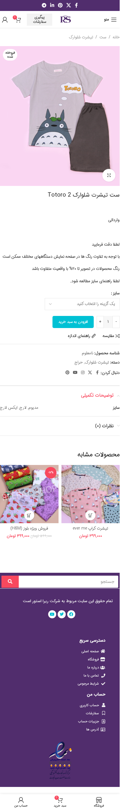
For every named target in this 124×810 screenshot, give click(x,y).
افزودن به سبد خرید (73, 322)
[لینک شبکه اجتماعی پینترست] (60, 5)
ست (102, 37)
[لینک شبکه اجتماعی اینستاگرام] (82, 373)
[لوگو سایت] (65, 19)
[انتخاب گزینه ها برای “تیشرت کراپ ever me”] (90, 515)
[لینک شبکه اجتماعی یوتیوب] (75, 373)
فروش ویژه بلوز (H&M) (29, 528)
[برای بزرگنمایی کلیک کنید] (108, 175)
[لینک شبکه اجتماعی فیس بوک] (76, 5)
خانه (116, 37)
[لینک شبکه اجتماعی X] (69, 5)
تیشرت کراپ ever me (90, 528)
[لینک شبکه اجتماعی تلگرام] (44, 5)
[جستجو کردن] (10, 582)
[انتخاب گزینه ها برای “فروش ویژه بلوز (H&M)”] (29, 515)
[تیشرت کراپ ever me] (90, 494)
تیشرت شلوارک (81, 37)
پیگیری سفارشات (39, 19)
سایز (116, 293)
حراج (79, 362)
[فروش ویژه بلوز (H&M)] (29, 494)
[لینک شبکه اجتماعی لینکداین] (52, 5)
